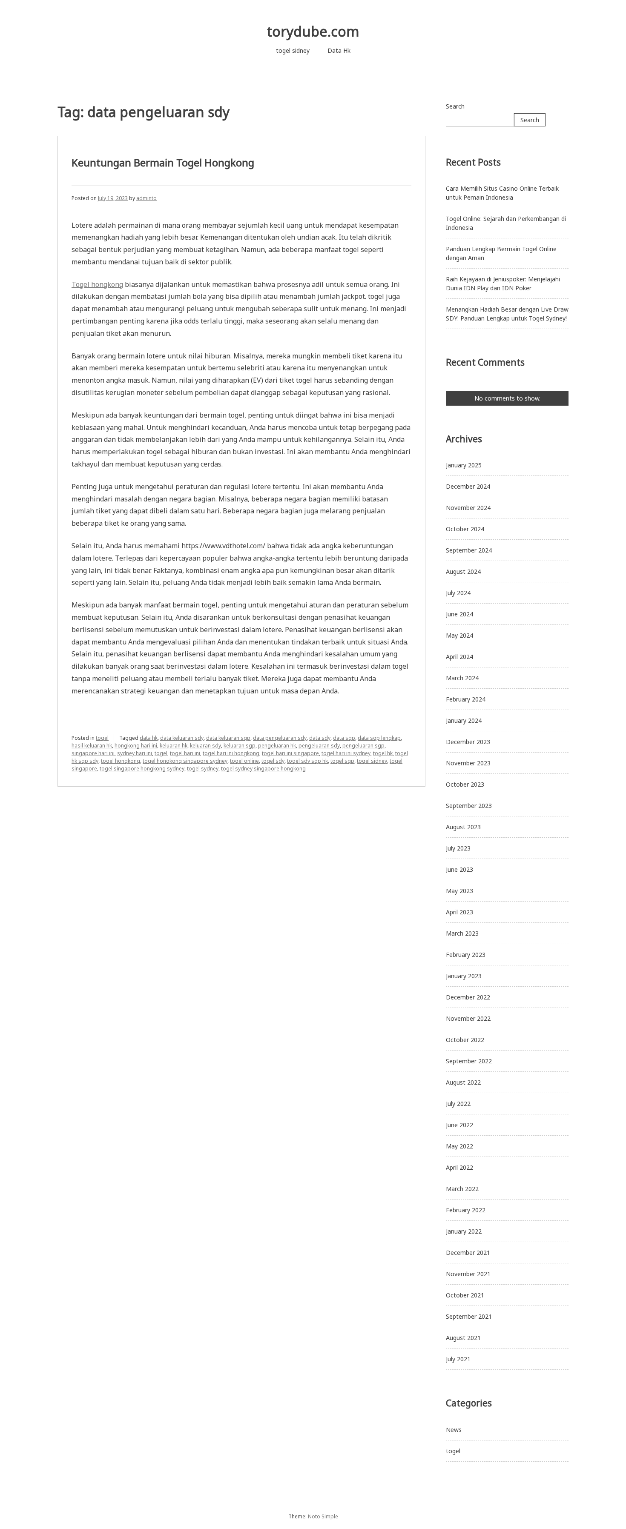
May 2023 (459, 891)
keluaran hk (173, 745)
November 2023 (468, 763)
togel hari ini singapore (290, 753)
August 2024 (463, 571)
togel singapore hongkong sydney (142, 768)
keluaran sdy (205, 745)
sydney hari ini (134, 753)
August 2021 (463, 1338)
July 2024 (458, 593)
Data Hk (338, 50)
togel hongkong (120, 760)
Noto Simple (323, 1516)
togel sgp (342, 760)
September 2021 (469, 1316)
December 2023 (468, 742)
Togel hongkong (97, 284)
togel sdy (272, 760)
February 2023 (465, 955)
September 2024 (469, 550)
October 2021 (465, 1295)
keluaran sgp (240, 745)
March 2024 (462, 678)
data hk (149, 738)
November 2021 (468, 1274)
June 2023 (459, 869)
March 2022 (462, 1189)
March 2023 (462, 933)
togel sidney (293, 50)
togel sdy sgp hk (307, 760)
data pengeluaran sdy (280, 738)
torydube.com (313, 31)
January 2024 (464, 720)
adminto (146, 198)
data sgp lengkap (379, 738)
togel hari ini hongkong (231, 753)
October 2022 (465, 1040)
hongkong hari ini (136, 745)
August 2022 (463, 1082)
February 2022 (465, 1210)
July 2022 (458, 1104)
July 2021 (458, 1359)
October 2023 (465, 784)
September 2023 (469, 806)
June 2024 (459, 614)
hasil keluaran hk (92, 745)
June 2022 (459, 1125)
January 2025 (464, 465)
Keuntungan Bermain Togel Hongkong (163, 162)
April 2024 (459, 657)
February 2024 (465, 699)
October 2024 (465, 529)
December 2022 (468, 997)
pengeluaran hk (277, 745)
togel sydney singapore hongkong (263, 768)
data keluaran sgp (228, 738)
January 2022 (464, 1231)
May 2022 (459, 1146)
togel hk (383, 753)
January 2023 (464, 976)
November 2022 (468, 1018)
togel (102, 738)
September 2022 (469, 1061)
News (454, 1430)
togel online (244, 760)
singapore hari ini (93, 753)
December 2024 (468, 486)
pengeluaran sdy (319, 745)
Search (455, 106)
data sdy (319, 738)
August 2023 (463, 827)
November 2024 (468, 508)
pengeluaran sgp (363, 745)
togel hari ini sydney (346, 753)
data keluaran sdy (182, 738)
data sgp (344, 738)
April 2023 (459, 912)
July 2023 (458, 848)
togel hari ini (185, 753)
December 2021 (468, 1252)
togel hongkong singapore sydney (185, 760)
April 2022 (459, 1167)
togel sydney (202, 768)
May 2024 (459, 635)
